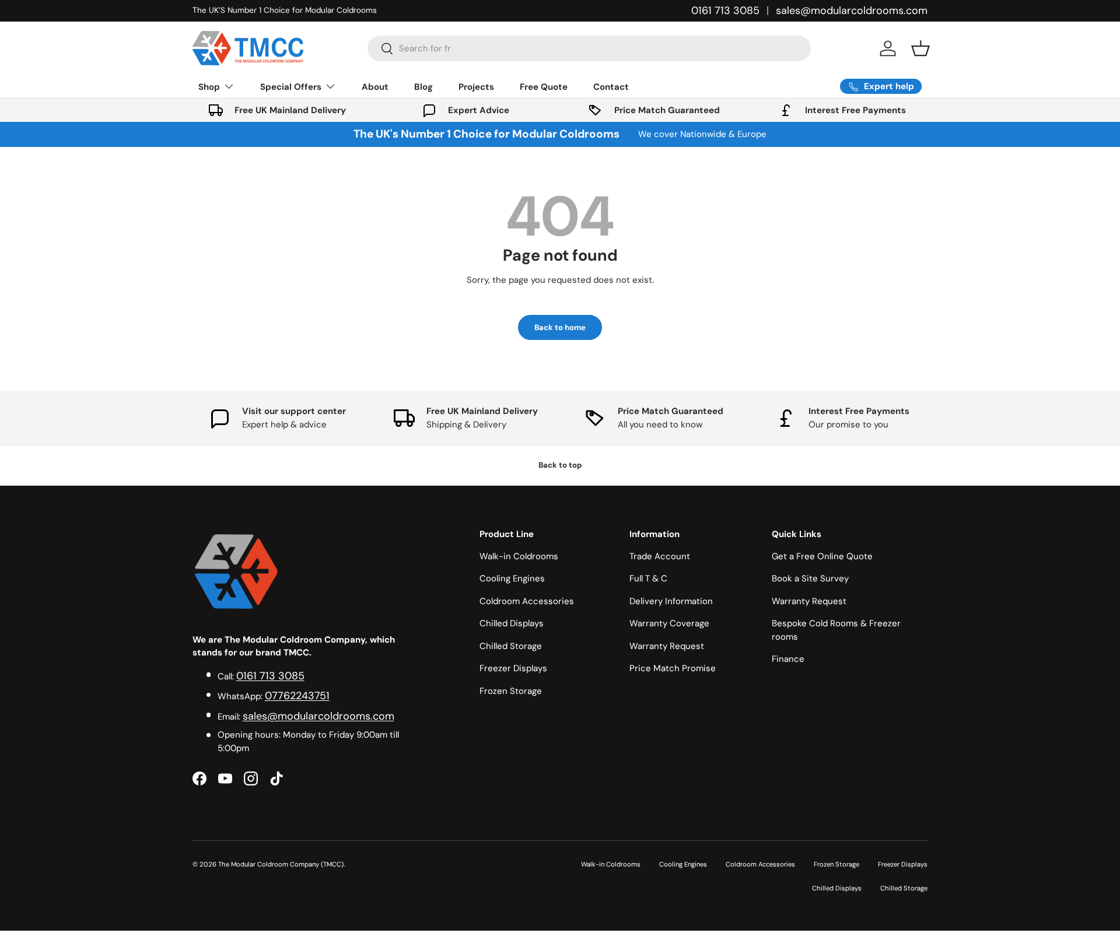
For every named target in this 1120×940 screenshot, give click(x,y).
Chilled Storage (511, 646)
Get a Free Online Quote (822, 556)
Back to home (560, 327)
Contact (611, 87)
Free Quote (544, 87)
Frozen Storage (511, 691)
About (375, 87)
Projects (476, 87)
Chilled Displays (512, 623)
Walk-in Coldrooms (519, 556)
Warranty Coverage (669, 623)
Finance (788, 659)
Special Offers (290, 87)
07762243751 (297, 696)
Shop (209, 87)
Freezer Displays (513, 668)
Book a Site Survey (810, 578)
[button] (920, 48)
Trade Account (659, 556)
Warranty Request (666, 646)
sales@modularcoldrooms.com (852, 10)
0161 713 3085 (725, 10)
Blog (423, 87)
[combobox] (589, 48)
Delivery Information (671, 601)
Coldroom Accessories (527, 601)
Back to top (560, 465)
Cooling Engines (512, 578)
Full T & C (648, 578)
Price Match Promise (672, 668)
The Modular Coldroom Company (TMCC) (281, 864)
